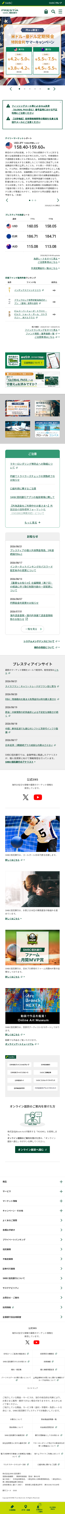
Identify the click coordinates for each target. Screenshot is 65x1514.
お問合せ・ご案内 (11, 1297)
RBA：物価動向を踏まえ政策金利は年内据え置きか (30, 699)
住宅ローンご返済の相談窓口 (14, 1353)
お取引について (16, 1419)
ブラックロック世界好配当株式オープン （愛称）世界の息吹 (30, 301)
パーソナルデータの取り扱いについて (16, 1377)
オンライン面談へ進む (31, 1149)
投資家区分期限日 (47, 1353)
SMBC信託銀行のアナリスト (19, 761)
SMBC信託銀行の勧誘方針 (15, 1435)
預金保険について (16, 1427)
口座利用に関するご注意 (23, 488)
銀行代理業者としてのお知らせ (47, 1435)
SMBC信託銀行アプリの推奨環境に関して (32, 497)
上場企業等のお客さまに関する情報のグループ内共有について (48, 1379)
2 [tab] (32, 200)
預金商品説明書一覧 (49, 1419)
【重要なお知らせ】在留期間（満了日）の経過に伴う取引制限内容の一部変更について (31, 586)
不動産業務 (8, 1258)
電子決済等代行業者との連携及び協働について (16, 1455)
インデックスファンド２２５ (27, 290)
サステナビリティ (11, 1287)
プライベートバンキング (14, 1239)
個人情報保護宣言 (47, 1369)
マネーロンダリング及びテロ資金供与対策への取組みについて (48, 1444)
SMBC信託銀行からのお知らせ (15, 1361)
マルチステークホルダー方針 (14, 1464)
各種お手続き (9, 1229)
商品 (5, 1181)
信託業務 (7, 1249)
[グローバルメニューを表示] (61, 12)
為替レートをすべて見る (46, 258)
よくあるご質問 (10, 1220)
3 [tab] (35, 200)
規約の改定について (44, 647)
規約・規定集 (16, 1369)
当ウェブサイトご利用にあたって (47, 1453)
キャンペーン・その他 (13, 1210)
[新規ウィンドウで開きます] (19, 1065)
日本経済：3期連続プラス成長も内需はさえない (29, 745)
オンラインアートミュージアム (19, 1044)
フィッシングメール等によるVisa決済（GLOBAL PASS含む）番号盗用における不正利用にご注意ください (34, 109)
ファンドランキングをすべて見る (41, 329)
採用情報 (7, 1307)
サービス (7, 1191)
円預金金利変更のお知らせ (24, 602)
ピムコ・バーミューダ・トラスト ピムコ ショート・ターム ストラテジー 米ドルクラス (30, 314)
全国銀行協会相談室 (12, 1317)
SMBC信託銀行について (14, 1278)
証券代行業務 (9, 1268)
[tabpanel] (32, 169)
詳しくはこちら (12, 859)
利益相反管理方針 (47, 1427)
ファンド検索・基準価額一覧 (40, 333)
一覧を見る (31, 629)
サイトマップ (32, 1388)
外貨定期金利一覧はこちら (44, 268)
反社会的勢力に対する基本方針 (15, 1443)
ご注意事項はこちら (48, 262)
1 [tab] (29, 200)
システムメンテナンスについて (39, 641)
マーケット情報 (10, 1200)
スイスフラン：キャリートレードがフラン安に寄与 (30, 686)
